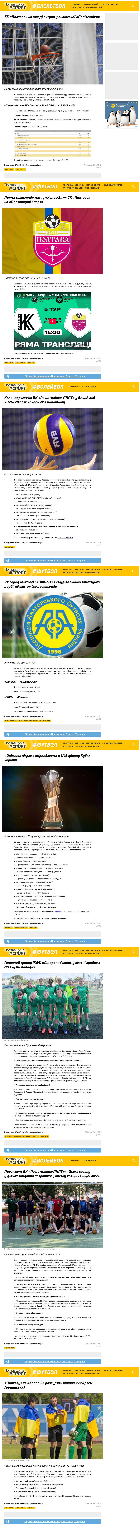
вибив (57, 911)
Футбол (47, 187)
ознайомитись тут (65, 538)
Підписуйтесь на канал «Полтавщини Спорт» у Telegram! (55, 376)
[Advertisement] (121, 26)
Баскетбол (51, 6)
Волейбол (50, 387)
